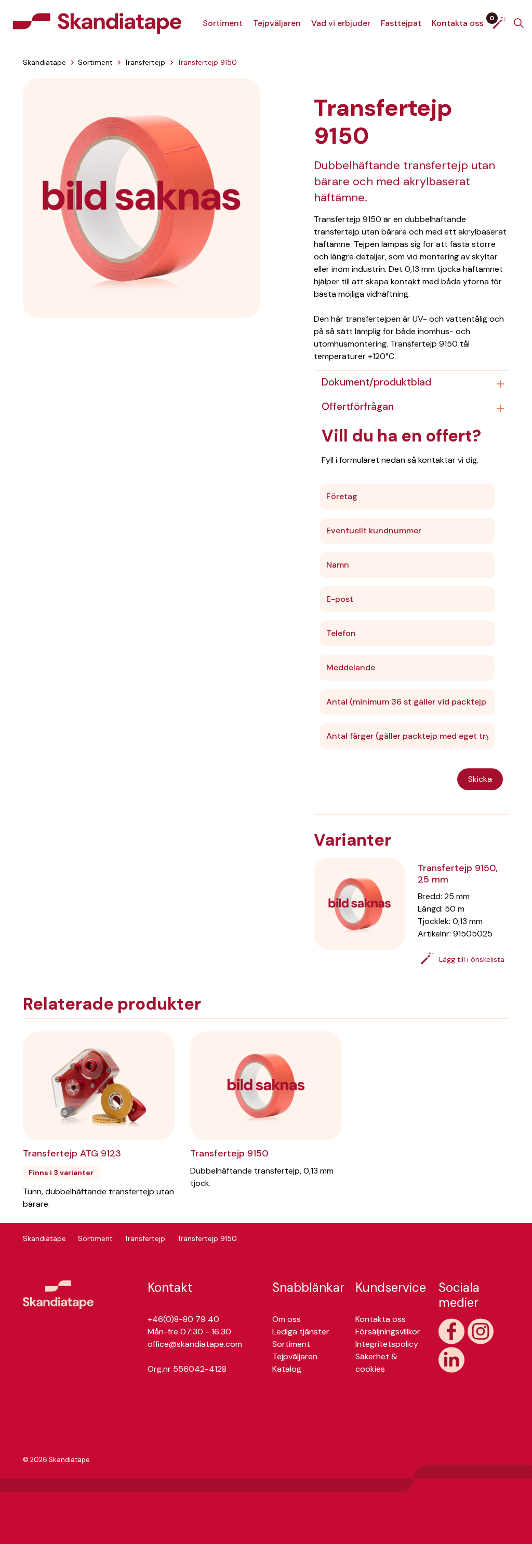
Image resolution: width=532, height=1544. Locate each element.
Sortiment (223, 23)
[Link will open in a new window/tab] (451, 1331)
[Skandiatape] (97, 23)
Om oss (286, 1319)
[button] (141, 197)
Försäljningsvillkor (387, 1331)
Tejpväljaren (277, 23)
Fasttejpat (401, 23)
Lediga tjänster (300, 1331)
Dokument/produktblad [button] (376, 382)
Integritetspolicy (386, 1344)
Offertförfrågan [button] (358, 406)
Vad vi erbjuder (340, 23)
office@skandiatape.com (195, 1344)
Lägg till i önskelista (471, 959)
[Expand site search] (518, 23)
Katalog (286, 1368)
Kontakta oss (457, 23)
